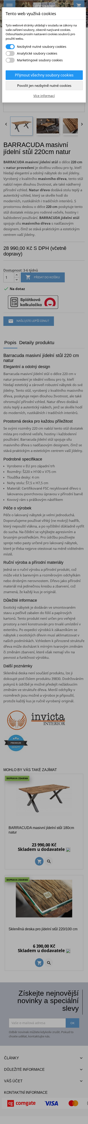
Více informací (44, 96)
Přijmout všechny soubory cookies (44, 75)
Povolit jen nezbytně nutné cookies (44, 85)
